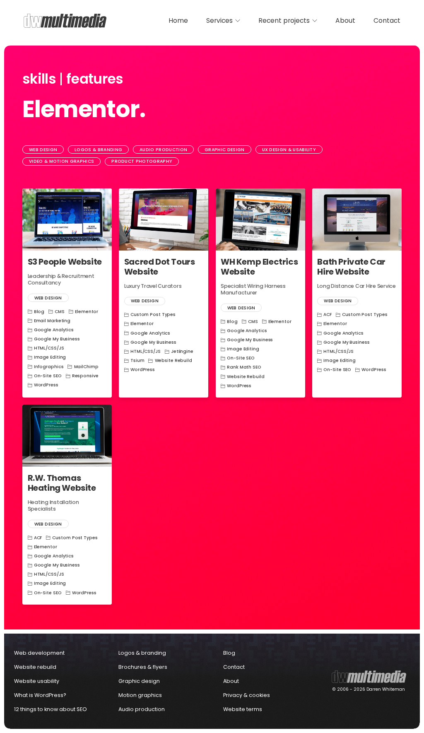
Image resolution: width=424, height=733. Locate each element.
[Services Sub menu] (237, 20)
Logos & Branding (98, 150)
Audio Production (163, 150)
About (345, 20)
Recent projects (284, 20)
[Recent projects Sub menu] (314, 20)
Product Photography (141, 161)
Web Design (43, 150)
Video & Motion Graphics (61, 161)
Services (219, 20)
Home (178, 20)
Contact (386, 20)
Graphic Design (224, 150)
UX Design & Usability (289, 150)
